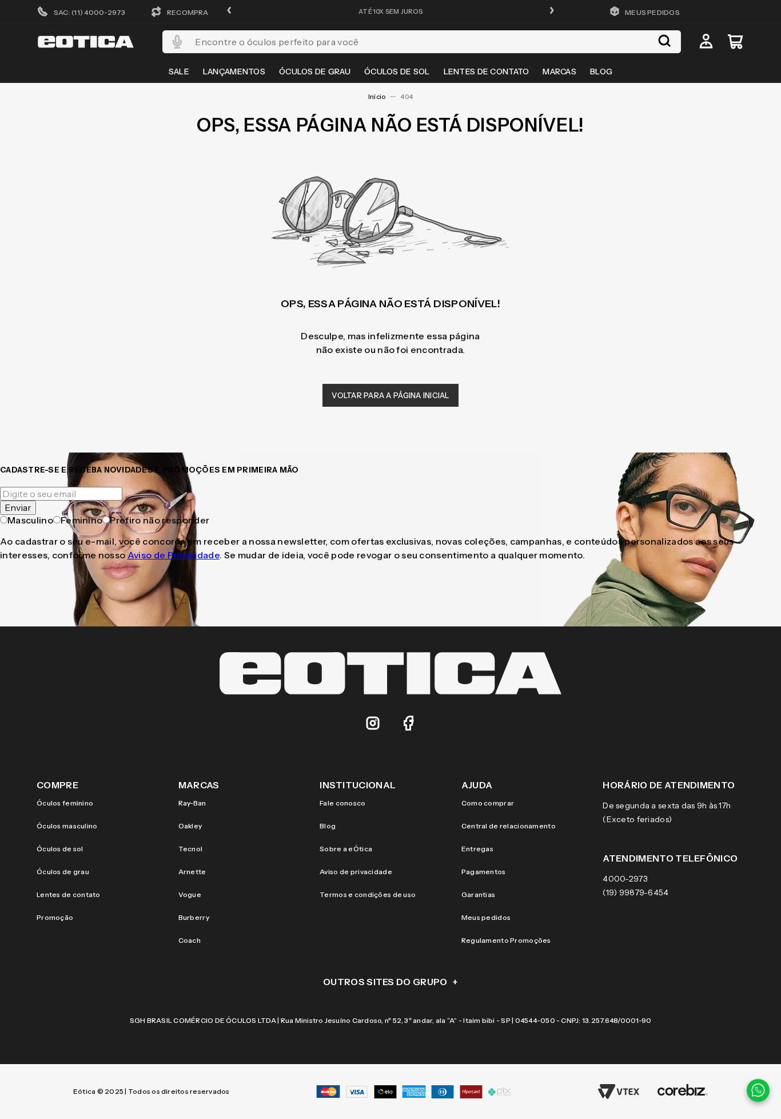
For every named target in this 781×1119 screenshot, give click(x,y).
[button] (229, 11)
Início (376, 97)
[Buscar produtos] (664, 42)
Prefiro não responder (159, 520)
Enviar (18, 507)
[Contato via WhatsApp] (758, 1090)
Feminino (82, 520)
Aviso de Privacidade (173, 555)
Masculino (30, 520)
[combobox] (421, 41)
